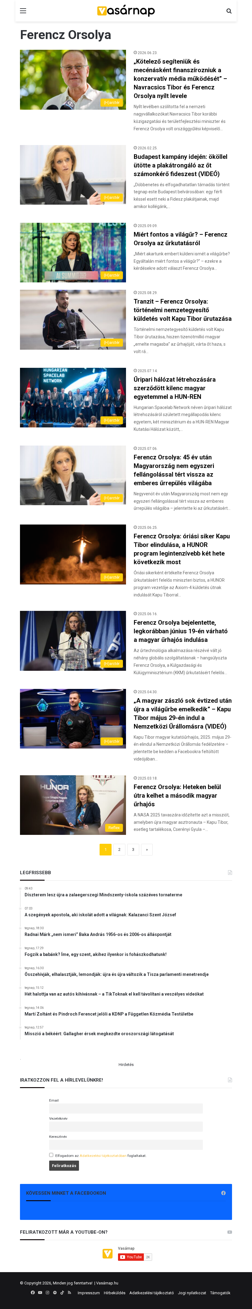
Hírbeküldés (114, 1293)
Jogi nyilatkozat (192, 1293)
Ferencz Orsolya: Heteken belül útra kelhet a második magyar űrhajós (177, 795)
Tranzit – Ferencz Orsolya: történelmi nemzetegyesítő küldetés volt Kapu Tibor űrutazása (183, 310)
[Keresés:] (229, 13)
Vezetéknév (58, 1118)
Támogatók (220, 1293)
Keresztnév (58, 1136)
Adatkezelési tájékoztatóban (103, 1156)
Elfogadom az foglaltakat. (101, 1156)
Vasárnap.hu (107, 1283)
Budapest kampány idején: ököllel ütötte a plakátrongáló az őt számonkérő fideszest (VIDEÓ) (180, 165)
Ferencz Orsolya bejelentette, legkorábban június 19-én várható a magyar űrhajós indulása (181, 631)
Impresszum (89, 1293)
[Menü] (23, 13)
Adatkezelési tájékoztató (151, 1293)
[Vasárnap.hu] (126, 10)
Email (54, 1100)
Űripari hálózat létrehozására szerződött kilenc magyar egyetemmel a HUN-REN (175, 388)
